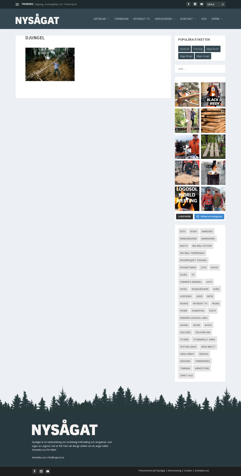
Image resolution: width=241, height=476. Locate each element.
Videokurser (163, 19)
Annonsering (174, 470)
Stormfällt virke (204, 339)
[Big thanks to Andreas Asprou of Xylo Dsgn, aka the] (187, 173)
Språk (215, 19)
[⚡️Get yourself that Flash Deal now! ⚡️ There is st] (213, 120)
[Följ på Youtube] (47, 471)
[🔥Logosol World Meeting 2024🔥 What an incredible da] (213, 199)
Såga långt (186, 56)
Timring (197, 48)
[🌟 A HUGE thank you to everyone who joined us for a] (213, 173)
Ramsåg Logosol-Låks (193, 317)
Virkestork (202, 368)
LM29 (199, 296)
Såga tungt (203, 56)
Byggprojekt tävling (193, 260)
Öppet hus (186, 375)
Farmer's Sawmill (191, 281)
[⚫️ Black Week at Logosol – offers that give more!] (213, 94)
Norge (184, 303)
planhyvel (198, 310)
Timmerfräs (202, 361)
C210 (203, 267)
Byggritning (188, 267)
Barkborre (208, 238)
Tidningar (121, 19)
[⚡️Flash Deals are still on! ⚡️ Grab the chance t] (187, 120)
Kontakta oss (202, 470)
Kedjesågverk (200, 289)
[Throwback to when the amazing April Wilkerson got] (187, 94)
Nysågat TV (141, 19)
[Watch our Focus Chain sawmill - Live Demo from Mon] (187, 146)
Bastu (184, 245)
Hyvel (183, 289)
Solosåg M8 (202, 332)
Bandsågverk (188, 238)
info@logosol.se (55, 457)
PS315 (212, 310)
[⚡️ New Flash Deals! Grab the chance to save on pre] (213, 146)
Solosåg (185, 332)
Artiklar (100, 19)
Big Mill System (202, 245)
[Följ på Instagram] (41, 471)
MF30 (210, 296)
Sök (204, 19)
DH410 (214, 267)
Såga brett (212, 48)
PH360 (183, 310)
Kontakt (186, 19)
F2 (193, 274)
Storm (184, 339)
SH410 (208, 325)
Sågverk (185, 361)
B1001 (193, 231)
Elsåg (183, 274)
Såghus (203, 353)
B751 (183, 231)
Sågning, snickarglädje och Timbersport (56, 4)
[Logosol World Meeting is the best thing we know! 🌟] (187, 199)
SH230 (196, 325)
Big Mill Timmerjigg (192, 253)
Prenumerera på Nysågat (152, 470)
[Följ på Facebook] (34, 471)
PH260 (215, 303)
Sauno (184, 325)
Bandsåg (207, 231)
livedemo (186, 296)
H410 (209, 281)
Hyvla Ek (184, 48)
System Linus (188, 346)
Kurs (216, 289)
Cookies (188, 470)
